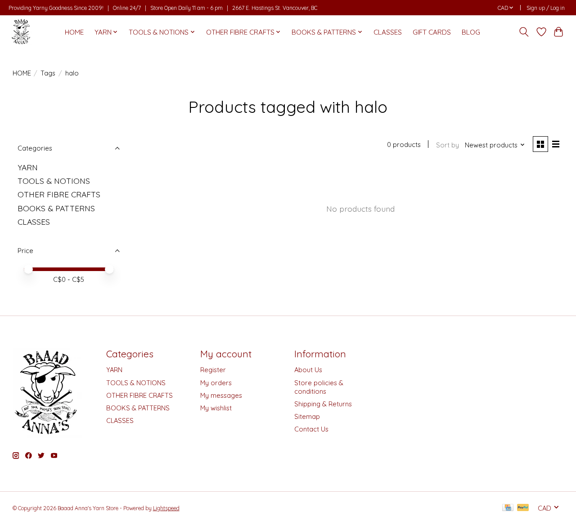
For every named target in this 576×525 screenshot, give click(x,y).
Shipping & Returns (323, 404)
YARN (28, 167)
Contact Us (311, 429)
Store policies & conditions (318, 387)
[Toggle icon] (523, 32)
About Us (308, 369)
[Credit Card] (507, 508)
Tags (47, 73)
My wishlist (216, 408)
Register (213, 369)
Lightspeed (166, 508)
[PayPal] (523, 508)
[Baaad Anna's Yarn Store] (21, 31)
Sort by (447, 145)
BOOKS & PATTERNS (56, 208)
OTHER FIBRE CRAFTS (59, 194)
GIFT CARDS (432, 32)
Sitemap (307, 416)
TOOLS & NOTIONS (54, 181)
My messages (221, 395)
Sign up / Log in (545, 7)
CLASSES (388, 32)
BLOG (471, 32)
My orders (216, 382)
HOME (74, 32)
